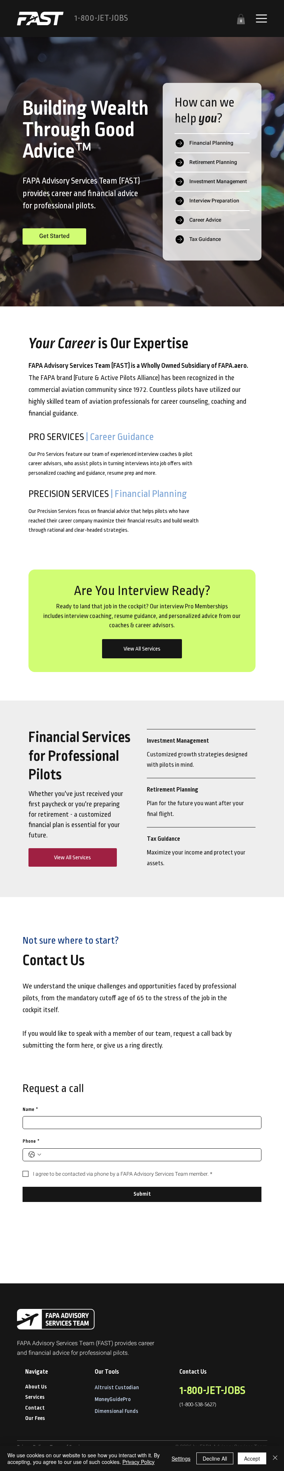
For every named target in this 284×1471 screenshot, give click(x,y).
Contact (35, 1408)
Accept (252, 1458)
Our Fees (35, 1418)
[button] (241, 19)
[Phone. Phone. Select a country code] (34, 1154)
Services (34, 1397)
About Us (36, 1387)
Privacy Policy (138, 1461)
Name (30, 1109)
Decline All (215, 1458)
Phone (31, 1141)
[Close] (275, 1458)
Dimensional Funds (116, 1411)
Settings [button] (181, 1458)
